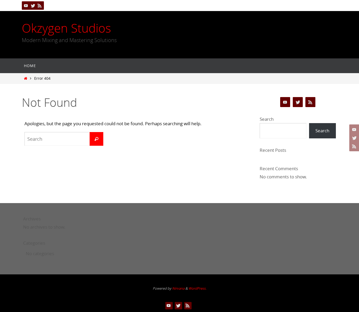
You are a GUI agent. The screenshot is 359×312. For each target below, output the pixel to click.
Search (267, 119)
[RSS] (39, 5)
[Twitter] (33, 5)
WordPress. (197, 288)
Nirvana (178, 288)
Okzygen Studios (66, 28)
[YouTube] (26, 5)
